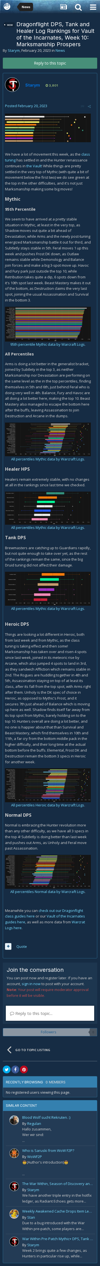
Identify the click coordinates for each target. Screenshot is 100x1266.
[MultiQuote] (8, 946)
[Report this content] (82, 106)
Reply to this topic (50, 63)
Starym (14, 50)
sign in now (31, 983)
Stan (31, 1217)
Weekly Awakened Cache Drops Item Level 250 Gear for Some (57, 1211)
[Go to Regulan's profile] (14, 1120)
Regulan (34, 1123)
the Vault (33, 165)
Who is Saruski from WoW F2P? (48, 1150)
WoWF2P (34, 1156)
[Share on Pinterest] (24, 1069)
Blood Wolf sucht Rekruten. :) (46, 1117)
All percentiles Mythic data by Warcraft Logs (47, 459)
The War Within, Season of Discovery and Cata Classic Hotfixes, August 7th (57, 1183)
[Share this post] (89, 106)
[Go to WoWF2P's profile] (14, 1153)
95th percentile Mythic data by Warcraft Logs (47, 344)
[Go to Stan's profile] (14, 1214)
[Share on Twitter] (7, 1069)
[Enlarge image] (48, 127)
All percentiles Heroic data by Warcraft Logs (47, 805)
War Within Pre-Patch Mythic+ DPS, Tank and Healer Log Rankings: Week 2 (57, 1238)
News (60, 50)
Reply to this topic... (33, 1013)
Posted (26, 105)
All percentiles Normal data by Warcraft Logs (47, 891)
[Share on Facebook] (15, 1069)
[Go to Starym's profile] (12, 84)
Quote (21, 946)
